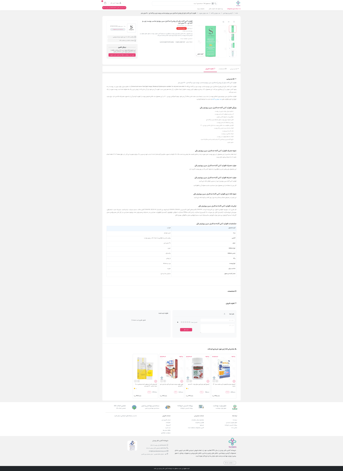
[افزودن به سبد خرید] (234, 381)
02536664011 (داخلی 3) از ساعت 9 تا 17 (156, 448)
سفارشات (168, 422)
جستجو (202, 425)
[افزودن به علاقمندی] (213, 381)
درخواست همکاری (166, 433)
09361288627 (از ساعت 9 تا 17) (158, 445)
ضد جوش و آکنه (217, 99)
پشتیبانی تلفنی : (113, 7)
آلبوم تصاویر (200, 54)
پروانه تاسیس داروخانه (231, 425)
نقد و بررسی (233, 69)
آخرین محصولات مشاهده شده (196, 428)
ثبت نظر (186, 330)
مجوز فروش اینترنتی (231, 422)
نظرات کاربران (209, 69)
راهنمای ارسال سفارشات (198, 420)
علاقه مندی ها (167, 430)
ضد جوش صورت (180, 42)
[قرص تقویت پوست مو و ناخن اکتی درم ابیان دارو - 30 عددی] (171, 369)
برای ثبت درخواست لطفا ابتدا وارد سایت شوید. (122, 55)
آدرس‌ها (168, 425)
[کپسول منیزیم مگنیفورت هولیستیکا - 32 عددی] (223, 369)
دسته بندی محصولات (233, 9)
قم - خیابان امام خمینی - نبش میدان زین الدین (153, 454)
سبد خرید (168, 428)
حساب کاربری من (166, 420)
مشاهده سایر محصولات (118, 29)
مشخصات (222, 69)
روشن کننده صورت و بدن (167, 42)
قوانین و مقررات (199, 422)
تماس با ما (234, 428)
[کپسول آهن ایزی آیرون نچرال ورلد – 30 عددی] (197, 369)
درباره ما (235, 420)
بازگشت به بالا (229, 463)
